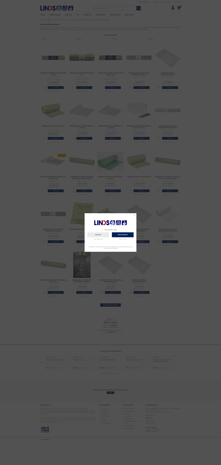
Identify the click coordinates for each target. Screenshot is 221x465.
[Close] (134, 215)
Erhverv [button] (98, 235)
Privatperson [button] (123, 235)
